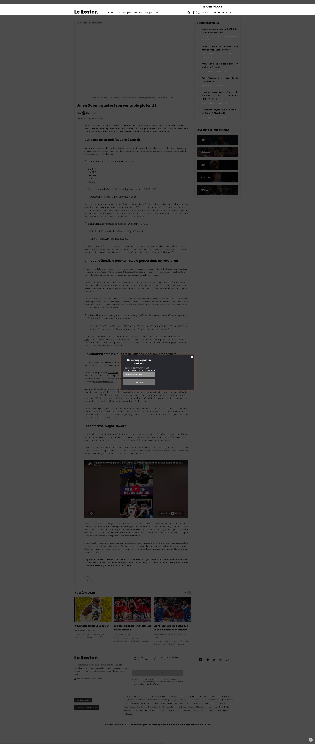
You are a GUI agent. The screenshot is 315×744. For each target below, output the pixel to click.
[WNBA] (217, 190)
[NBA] (217, 165)
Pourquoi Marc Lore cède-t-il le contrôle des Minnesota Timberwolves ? (220, 95)
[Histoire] (217, 152)
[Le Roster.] (86, 11)
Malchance (206, 86)
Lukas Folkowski (208, 103)
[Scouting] (217, 177)
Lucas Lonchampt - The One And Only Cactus (219, 36)
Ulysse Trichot (207, 71)
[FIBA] (217, 140)
